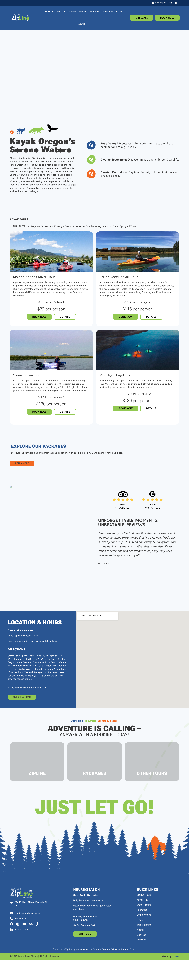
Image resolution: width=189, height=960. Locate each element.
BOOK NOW (167, 17)
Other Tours (144, 904)
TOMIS (175, 956)
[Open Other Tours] (85, 11)
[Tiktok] (37, 924)
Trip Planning (144, 924)
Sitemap (141, 939)
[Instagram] (18, 924)
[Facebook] (11, 924)
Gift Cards (142, 17)
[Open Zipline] (52, 11)
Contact (141, 934)
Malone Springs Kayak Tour (34, 277)
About (140, 929)
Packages (142, 909)
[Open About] (87, 23)
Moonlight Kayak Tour (116, 375)
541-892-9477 (22, 918)
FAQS (140, 919)
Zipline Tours (144, 894)
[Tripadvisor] (30, 924)
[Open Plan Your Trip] (121, 11)
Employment (144, 914)
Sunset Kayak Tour (27, 375)
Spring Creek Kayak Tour (118, 277)
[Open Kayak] (65, 11)
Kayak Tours (144, 899)
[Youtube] (24, 924)
